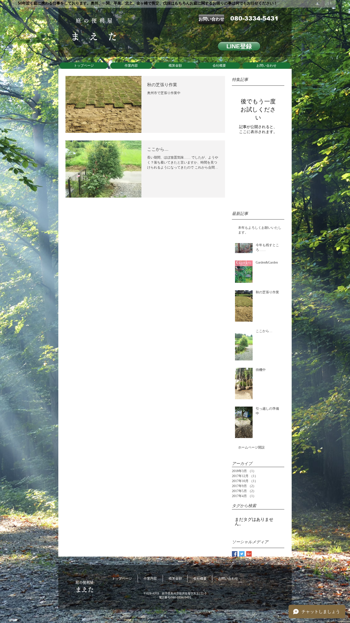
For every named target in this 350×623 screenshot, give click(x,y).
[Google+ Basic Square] (249, 554)
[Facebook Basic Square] (234, 554)
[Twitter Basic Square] (242, 554)
